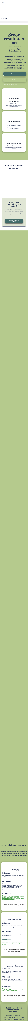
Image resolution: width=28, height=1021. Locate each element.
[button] (14, 22)
